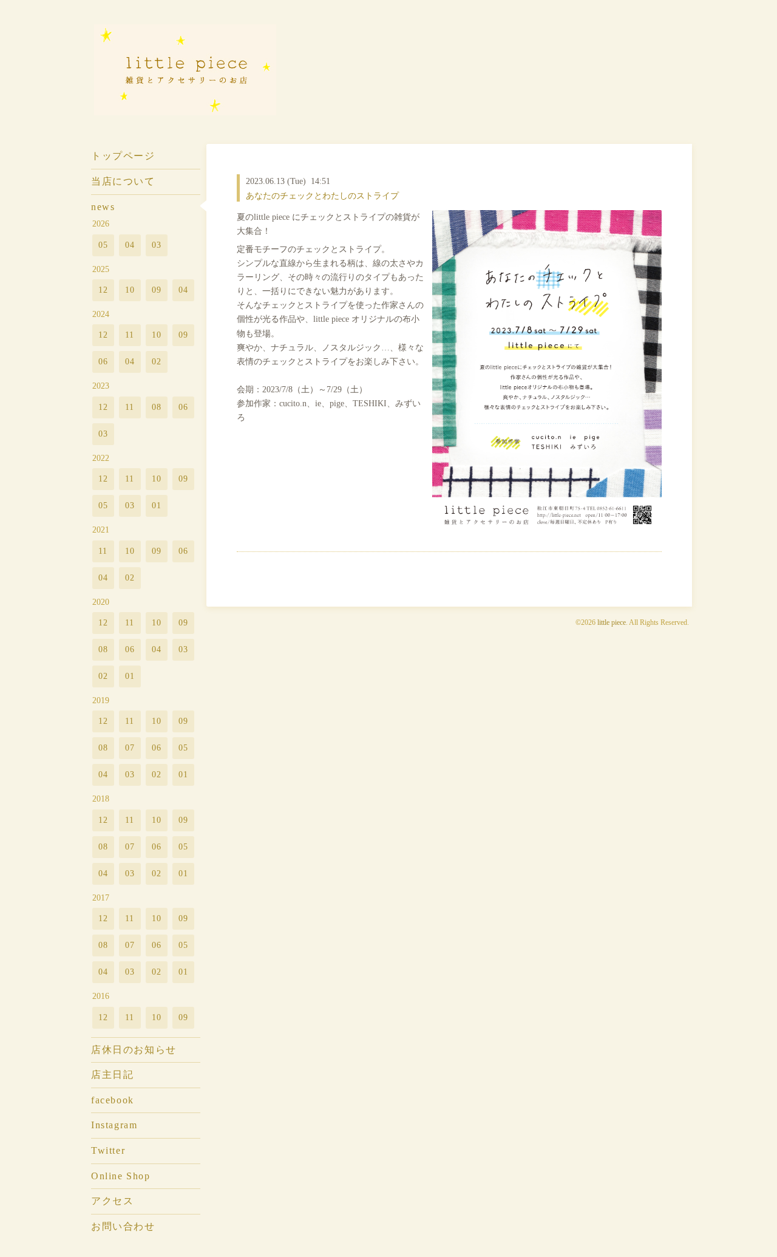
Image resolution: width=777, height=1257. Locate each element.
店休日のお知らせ (134, 1049)
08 (157, 407)
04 (130, 245)
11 (130, 334)
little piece (611, 622)
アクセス (112, 1201)
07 (130, 747)
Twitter (108, 1150)
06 (103, 361)
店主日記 (112, 1074)
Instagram (114, 1125)
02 (157, 361)
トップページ (123, 156)
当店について (123, 181)
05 (103, 245)
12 (103, 290)
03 (157, 245)
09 (157, 290)
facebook (112, 1100)
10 (130, 290)
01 (157, 505)
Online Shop (120, 1176)
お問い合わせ (123, 1226)
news (103, 207)
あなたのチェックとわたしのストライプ (322, 195)
